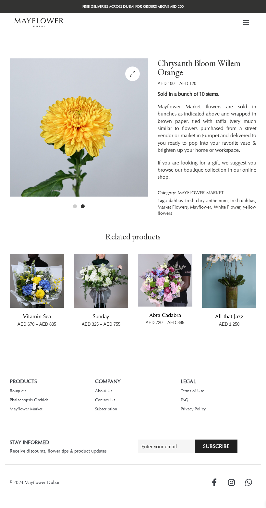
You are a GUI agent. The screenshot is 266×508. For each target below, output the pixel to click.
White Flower (227, 207)
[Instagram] (231, 482)
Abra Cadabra (165, 315)
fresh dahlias (242, 200)
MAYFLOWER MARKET (201, 192)
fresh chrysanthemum (206, 200)
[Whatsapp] (248, 482)
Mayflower (200, 207)
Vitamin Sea (37, 316)
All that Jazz (229, 316)
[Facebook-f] (214, 482)
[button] (246, 22)
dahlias (176, 200)
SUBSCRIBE (216, 446)
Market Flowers (172, 207)
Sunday (101, 316)
